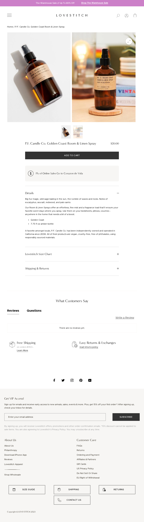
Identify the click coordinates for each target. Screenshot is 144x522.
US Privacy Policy (85, 469)
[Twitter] (63, 380)
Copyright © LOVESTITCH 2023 (21, 512)
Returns (80, 450)
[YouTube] (90, 380)
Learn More (22, 350)
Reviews (8, 459)
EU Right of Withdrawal (88, 478)
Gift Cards (81, 464)
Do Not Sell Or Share (87, 473)
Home (10, 27)
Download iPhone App (15, 455)
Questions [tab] (34, 310)
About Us (9, 446)
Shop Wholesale (12, 475)
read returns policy (89, 347)
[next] (141, 3)
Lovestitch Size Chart (38, 254)
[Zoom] (129, 41)
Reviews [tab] (13, 310)
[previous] (3, 3)
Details (29, 193)
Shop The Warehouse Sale (94, 3)
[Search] (118, 15)
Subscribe (126, 417)
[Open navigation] (9, 15)
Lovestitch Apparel (13, 464)
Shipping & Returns (37, 268)
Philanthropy (10, 450)
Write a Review (125, 318)
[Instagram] (72, 380)
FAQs (79, 446)
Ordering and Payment (88, 455)
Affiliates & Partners (86, 459)
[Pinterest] (80, 380)
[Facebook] (54, 380)
